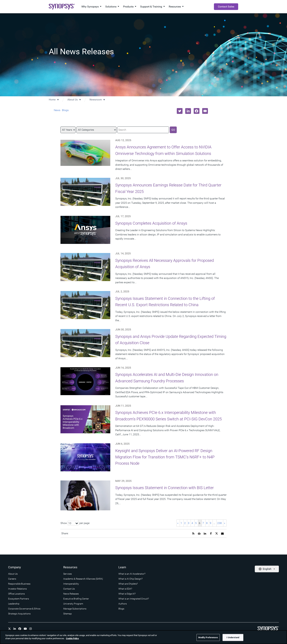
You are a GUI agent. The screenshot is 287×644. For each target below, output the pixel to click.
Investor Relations (17, 588)
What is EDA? (125, 588)
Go (173, 129)
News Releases (71, 593)
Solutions (110, 6)
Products (128, 6)
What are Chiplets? (128, 583)
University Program (73, 603)
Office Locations (16, 593)
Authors (122, 603)
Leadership (13, 603)
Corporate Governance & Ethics (24, 608)
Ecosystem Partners (18, 598)
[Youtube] (25, 628)
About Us (72, 99)
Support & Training (151, 6)
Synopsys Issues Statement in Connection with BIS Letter (164, 487)
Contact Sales (226, 6)
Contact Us (69, 588)
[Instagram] (30, 628)
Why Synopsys (90, 6)
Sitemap (67, 613)
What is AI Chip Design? (130, 578)
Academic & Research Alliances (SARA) (83, 578)
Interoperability (71, 583)
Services (67, 573)
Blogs (65, 110)
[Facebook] (19, 628)
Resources (175, 6)
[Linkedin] (14, 628)
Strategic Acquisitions (19, 613)
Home (52, 99)
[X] (9, 628)
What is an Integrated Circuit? (133, 598)
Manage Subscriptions (74, 608)
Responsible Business (19, 583)
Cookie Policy (72, 638)
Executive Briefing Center (76, 598)
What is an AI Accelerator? (131, 573)
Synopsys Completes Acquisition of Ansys (151, 223)
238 (219, 523)
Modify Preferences (208, 637)
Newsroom (96, 99)
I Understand (233, 637)
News (57, 110)
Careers (12, 578)
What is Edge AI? (127, 593)
